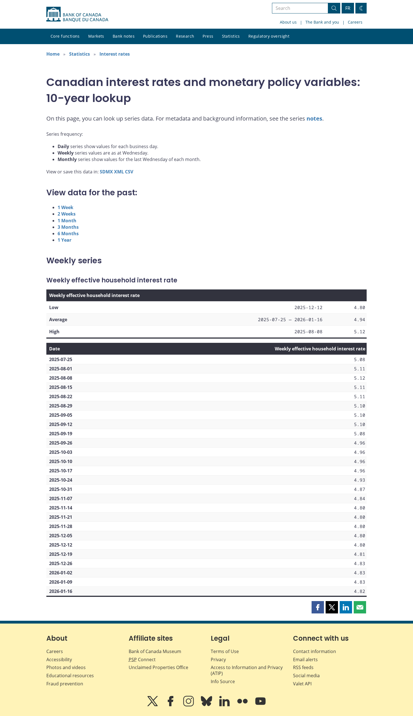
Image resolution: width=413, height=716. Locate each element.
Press (208, 36)
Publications (155, 36)
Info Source (223, 681)
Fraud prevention (64, 684)
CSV (129, 172)
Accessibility (59, 659)
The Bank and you (322, 22)
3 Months (68, 227)
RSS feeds (303, 667)
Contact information (314, 651)
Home (53, 54)
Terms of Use (225, 651)
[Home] (77, 14)
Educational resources (70, 675)
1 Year (64, 240)
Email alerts (305, 659)
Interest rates (114, 54)
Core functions (65, 36)
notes (314, 118)
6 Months (68, 233)
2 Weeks (67, 214)
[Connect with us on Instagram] (189, 705)
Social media (306, 675)
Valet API (302, 684)
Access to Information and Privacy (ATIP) (247, 670)
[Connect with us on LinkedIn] (225, 705)
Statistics (231, 36)
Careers (355, 22)
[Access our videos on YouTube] (260, 705)
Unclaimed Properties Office (158, 667)
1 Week (65, 207)
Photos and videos (66, 667)
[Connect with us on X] (153, 705)
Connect (142, 659)
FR (347, 8)
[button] (318, 607)
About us (288, 22)
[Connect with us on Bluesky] (207, 705)
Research (185, 36)
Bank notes (124, 36)
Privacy (218, 659)
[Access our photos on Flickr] (243, 705)
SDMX (106, 172)
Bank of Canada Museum (155, 651)
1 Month (67, 220)
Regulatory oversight (268, 36)
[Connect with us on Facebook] (171, 705)
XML (119, 172)
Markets (96, 36)
